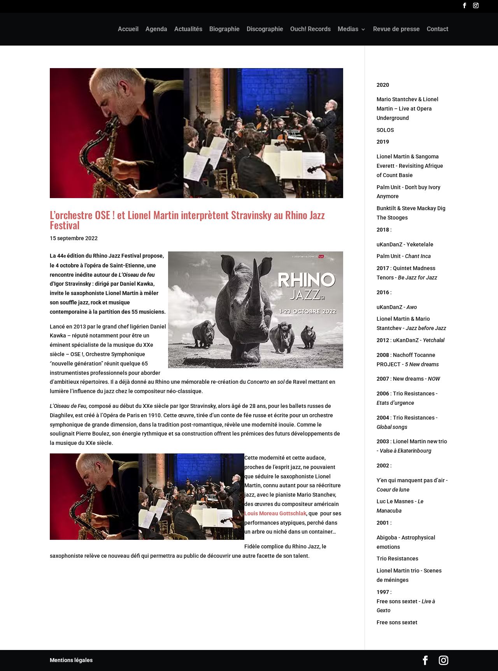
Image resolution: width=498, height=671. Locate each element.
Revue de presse (396, 29)
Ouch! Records (310, 29)
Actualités (188, 29)
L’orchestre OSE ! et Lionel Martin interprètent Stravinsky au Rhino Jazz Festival (187, 219)
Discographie (265, 29)
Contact (437, 29)
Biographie (224, 29)
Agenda (156, 29)
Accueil (128, 29)
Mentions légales (71, 660)
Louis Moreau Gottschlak (275, 513)
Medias (348, 29)
